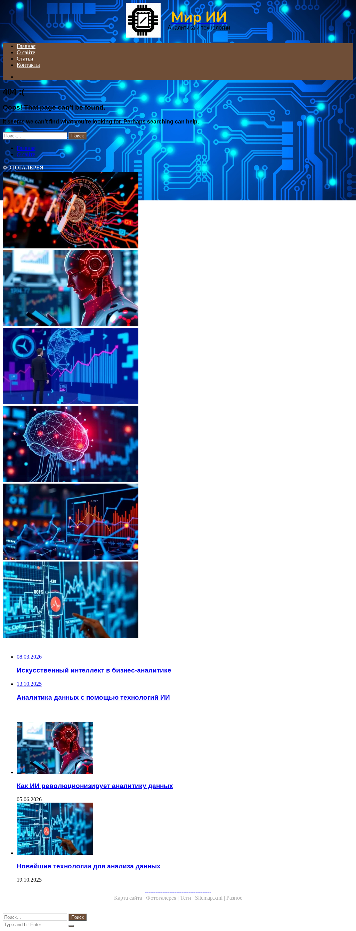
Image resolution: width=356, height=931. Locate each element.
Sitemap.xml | (210, 898)
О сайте (26, 52)
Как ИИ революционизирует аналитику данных (95, 785)
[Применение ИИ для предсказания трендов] (178, 367)
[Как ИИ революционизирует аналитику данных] (178, 289)
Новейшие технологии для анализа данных (89, 866)
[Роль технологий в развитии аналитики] (178, 523)
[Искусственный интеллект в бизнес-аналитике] (178, 445)
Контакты (28, 65)
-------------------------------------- (178, 891)
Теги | (187, 898)
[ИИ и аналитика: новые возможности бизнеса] (178, 211)
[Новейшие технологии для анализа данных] (178, 600)
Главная (26, 46)
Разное (234, 898)
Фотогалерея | (163, 898)
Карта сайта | (130, 898)
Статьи (25, 59)
